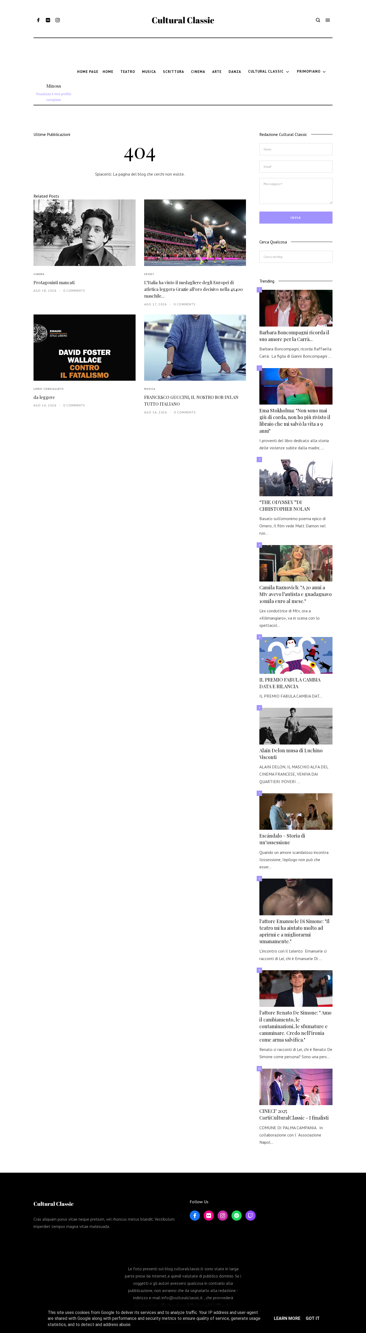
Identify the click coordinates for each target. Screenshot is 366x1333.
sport (149, 274)
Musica (149, 389)
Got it (313, 1318)
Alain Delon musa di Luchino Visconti (291, 753)
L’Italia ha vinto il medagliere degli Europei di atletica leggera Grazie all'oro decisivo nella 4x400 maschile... (193, 289)
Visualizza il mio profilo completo (53, 97)
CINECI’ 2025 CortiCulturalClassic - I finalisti (294, 1114)
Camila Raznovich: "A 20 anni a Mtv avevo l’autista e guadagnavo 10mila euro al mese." (295, 594)
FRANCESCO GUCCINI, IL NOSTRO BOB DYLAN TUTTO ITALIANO (191, 400)
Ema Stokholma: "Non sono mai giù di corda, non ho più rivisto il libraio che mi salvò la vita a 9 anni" (294, 420)
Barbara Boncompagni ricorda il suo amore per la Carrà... (294, 335)
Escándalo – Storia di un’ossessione (282, 839)
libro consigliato (48, 389)
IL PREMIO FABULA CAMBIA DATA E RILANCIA (289, 683)
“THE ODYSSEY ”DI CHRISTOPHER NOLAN (284, 505)
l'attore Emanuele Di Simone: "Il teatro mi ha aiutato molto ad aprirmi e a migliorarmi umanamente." (294, 931)
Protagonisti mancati (53, 282)
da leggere (44, 397)
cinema (38, 274)
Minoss (53, 86)
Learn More (287, 1318)
